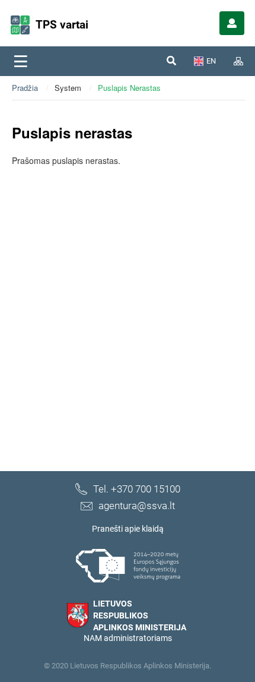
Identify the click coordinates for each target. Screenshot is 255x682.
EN (211, 60)
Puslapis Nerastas (129, 87)
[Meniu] (21, 61)
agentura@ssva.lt (136, 506)
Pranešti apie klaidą (128, 528)
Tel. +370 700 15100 (136, 489)
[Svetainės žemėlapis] (238, 61)
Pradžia (25, 87)
